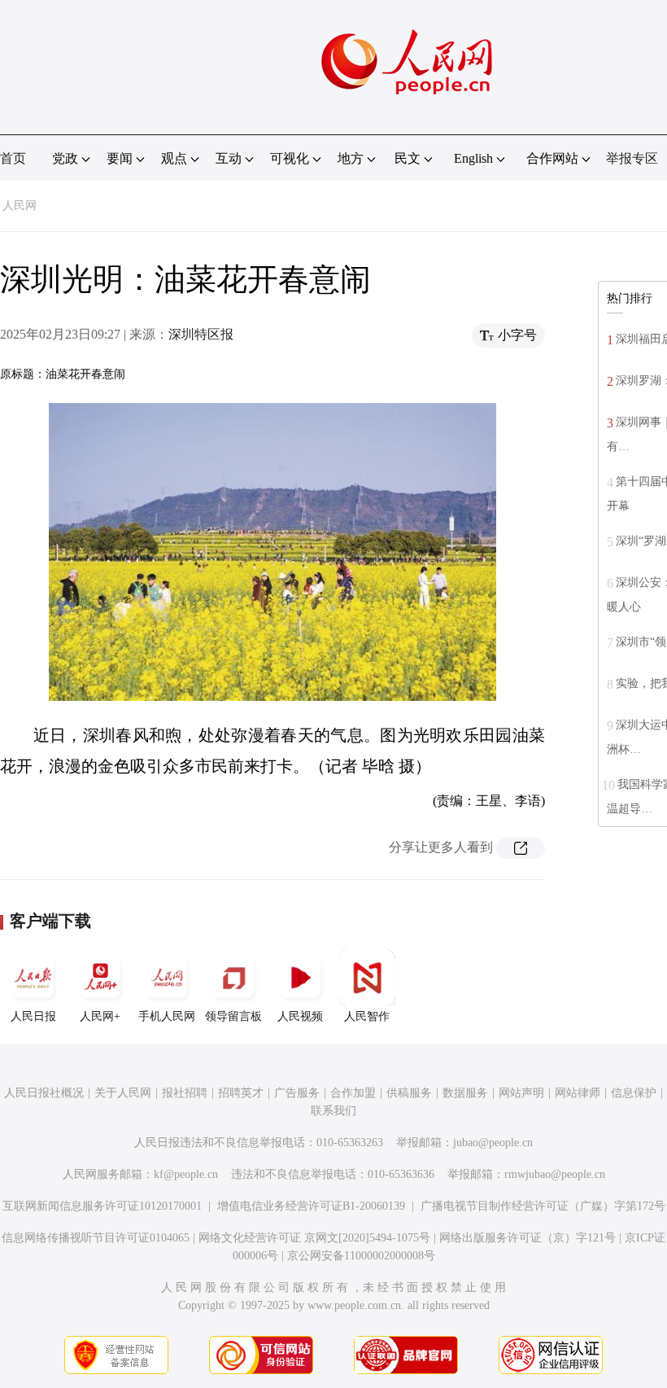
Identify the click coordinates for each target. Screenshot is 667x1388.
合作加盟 (353, 1093)
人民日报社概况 (44, 1093)
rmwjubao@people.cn (554, 1174)
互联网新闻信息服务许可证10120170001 (102, 1206)
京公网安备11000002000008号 (361, 1256)
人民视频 (300, 1016)
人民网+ (100, 1016)
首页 (13, 158)
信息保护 (633, 1093)
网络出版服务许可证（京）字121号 (527, 1238)
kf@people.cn (186, 1174)
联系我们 (333, 1111)
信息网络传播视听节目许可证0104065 (96, 1238)
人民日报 (33, 1016)
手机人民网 (166, 1016)
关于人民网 (122, 1093)
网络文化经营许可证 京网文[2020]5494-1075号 (314, 1238)
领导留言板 (233, 1016)
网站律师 (577, 1093)
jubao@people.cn (493, 1142)
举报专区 (632, 158)
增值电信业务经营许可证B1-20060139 (311, 1206)
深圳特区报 (200, 334)
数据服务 (465, 1093)
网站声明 (521, 1093)
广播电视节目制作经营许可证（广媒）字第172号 (543, 1206)
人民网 (19, 205)
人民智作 (367, 1016)
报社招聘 (184, 1093)
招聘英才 (241, 1093)
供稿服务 (409, 1093)
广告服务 (297, 1093)
